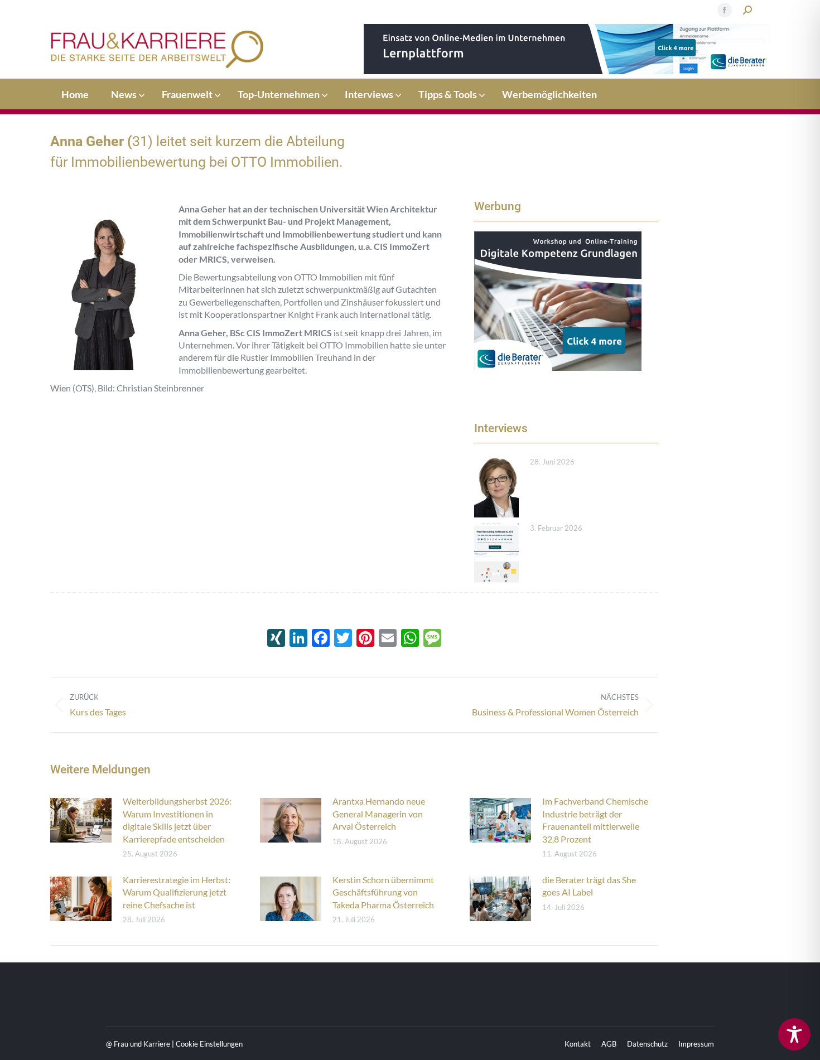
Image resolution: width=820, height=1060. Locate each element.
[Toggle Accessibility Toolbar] (794, 1034)
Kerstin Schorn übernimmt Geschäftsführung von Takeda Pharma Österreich (383, 892)
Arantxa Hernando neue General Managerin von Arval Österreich (378, 813)
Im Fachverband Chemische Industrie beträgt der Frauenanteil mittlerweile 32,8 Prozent (595, 820)
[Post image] (496, 486)
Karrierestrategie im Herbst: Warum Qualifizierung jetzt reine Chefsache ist (176, 892)
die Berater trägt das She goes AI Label (589, 885)
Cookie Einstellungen (209, 1043)
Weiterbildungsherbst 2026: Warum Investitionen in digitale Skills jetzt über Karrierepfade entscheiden (177, 820)
